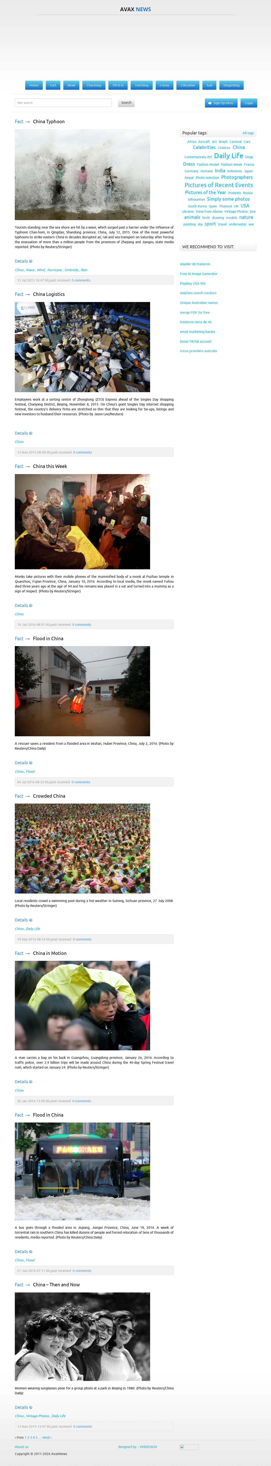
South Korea (197, 206)
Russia (248, 193)
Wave (30, 270)
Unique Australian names (199, 303)
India (220, 170)
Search (126, 102)
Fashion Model (208, 164)
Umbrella (71, 270)
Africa (191, 141)
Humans (206, 171)
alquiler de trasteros (195, 264)
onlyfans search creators (198, 293)
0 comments (81, 280)
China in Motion (50, 953)
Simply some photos (228, 199)
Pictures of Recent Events (219, 185)
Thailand (225, 206)
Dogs (249, 157)
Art (214, 141)
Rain (84, 270)
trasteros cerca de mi (196, 322)
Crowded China (49, 796)
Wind (41, 270)
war (251, 224)
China (19, 270)
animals (192, 217)
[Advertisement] (135, 46)
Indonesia (234, 171)
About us (21, 1447)
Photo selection (207, 177)
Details (21, 261)
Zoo (253, 211)
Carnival (236, 141)
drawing (218, 217)
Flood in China (48, 638)
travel (222, 224)
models (231, 217)
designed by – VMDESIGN (137, 1447)
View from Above (209, 211)
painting (189, 224)
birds (206, 217)
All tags (248, 133)
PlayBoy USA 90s (193, 283)
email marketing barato (197, 332)
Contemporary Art (198, 157)
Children (224, 148)
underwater (237, 224)
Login (249, 103)
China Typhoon (49, 121)
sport (210, 223)
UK (236, 206)
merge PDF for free (195, 312)
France (249, 164)
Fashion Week (231, 164)
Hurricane (54, 270)
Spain (213, 206)
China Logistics (49, 294)
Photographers (237, 177)
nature (246, 217)
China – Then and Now (56, 1284)
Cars (247, 141)
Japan (248, 171)
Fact (19, 121)
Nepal (189, 177)
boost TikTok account (196, 341)
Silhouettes (196, 199)
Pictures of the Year (205, 192)
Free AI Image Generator (198, 274)
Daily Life (33, 929)
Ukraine (188, 211)
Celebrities (204, 147)
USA (245, 205)
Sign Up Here (223, 103)
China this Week (50, 466)
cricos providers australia (198, 351)
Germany (191, 171)
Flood (30, 771)
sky (200, 224)
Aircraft (204, 141)
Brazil (223, 141)
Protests (234, 193)
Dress (189, 164)
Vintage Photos (37, 1416)
